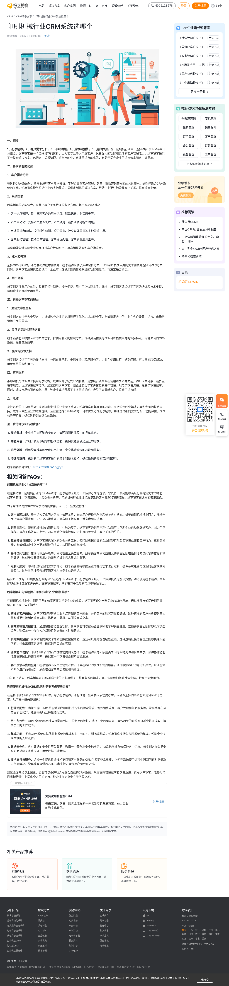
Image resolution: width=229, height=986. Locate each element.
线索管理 (188, 127)
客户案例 (70, 6)
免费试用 (200, 6)
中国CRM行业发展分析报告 (199, 229)
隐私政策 (104, 945)
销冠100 (146, 967)
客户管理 (210, 136)
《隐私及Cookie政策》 (162, 977)
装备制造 (42, 925)
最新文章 (22, 961)
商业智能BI (77, 967)
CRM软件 (11, 967)
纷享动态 (104, 920)
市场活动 (73, 930)
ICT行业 (42, 930)
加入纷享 (104, 930)
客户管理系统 (35, 967)
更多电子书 (199, 91)
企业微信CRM (14, 940)
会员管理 (188, 145)
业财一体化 (115, 967)
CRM (10, 16)
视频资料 (73, 940)
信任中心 (104, 925)
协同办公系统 (63, 967)
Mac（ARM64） (155, 935)
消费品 (41, 920)
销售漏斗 (210, 127)
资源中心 (85, 6)
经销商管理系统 (14, 930)
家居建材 (42, 945)
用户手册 (73, 920)
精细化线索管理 (192, 256)
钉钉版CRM (13, 945)
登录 (184, 6)
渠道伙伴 (117, 6)
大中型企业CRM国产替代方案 (201, 248)
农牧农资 (42, 940)
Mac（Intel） (153, 930)
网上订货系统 (49, 967)
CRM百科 (73, 950)
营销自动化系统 (14, 920)
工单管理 (210, 154)
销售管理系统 (13, 915)
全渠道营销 (188, 118)
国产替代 (126, 967)
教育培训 (42, 950)
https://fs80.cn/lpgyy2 (48, 467)
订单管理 (188, 136)
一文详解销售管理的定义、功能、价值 (200, 239)
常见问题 (73, 915)
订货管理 (210, 145)
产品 (41, 6)
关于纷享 (133, 6)
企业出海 (136, 967)
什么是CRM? (190, 222)
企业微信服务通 (14, 950)
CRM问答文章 (24, 16)
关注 (47, 36)
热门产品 (13, 910)
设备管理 (188, 154)
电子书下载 (74, 935)
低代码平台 (89, 967)
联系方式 (104, 935)
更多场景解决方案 (199, 164)
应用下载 (148, 910)
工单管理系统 (102, 967)
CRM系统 (22, 967)
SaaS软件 (43, 915)
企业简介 (104, 915)
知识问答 (73, 945)
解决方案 (54, 6)
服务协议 (104, 940)
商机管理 (210, 118)
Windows (151, 925)
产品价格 (73, 925)
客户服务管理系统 (15, 925)
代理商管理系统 (14, 935)
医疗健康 (42, 935)
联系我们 (188, 910)
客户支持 (101, 6)
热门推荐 (11, 961)
